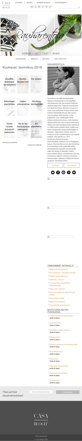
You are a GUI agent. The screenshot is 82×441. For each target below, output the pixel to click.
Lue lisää (55, 165)
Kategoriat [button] (21, 59)
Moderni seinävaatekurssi (58, 276)
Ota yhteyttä (60, 59)
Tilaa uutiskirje (68, 392)
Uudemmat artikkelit (35, 145)
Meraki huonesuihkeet (57, 301)
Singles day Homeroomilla (59, 269)
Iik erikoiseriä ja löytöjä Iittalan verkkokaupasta (60, 284)
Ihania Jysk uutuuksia (57, 289)
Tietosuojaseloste (41, 436)
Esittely (45, 59)
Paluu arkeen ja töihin (57, 298)
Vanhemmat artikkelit (10, 142)
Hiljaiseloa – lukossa (57, 279)
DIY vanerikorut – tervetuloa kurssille (62, 272)
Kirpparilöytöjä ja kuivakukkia (60, 305)
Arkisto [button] (34, 59)
